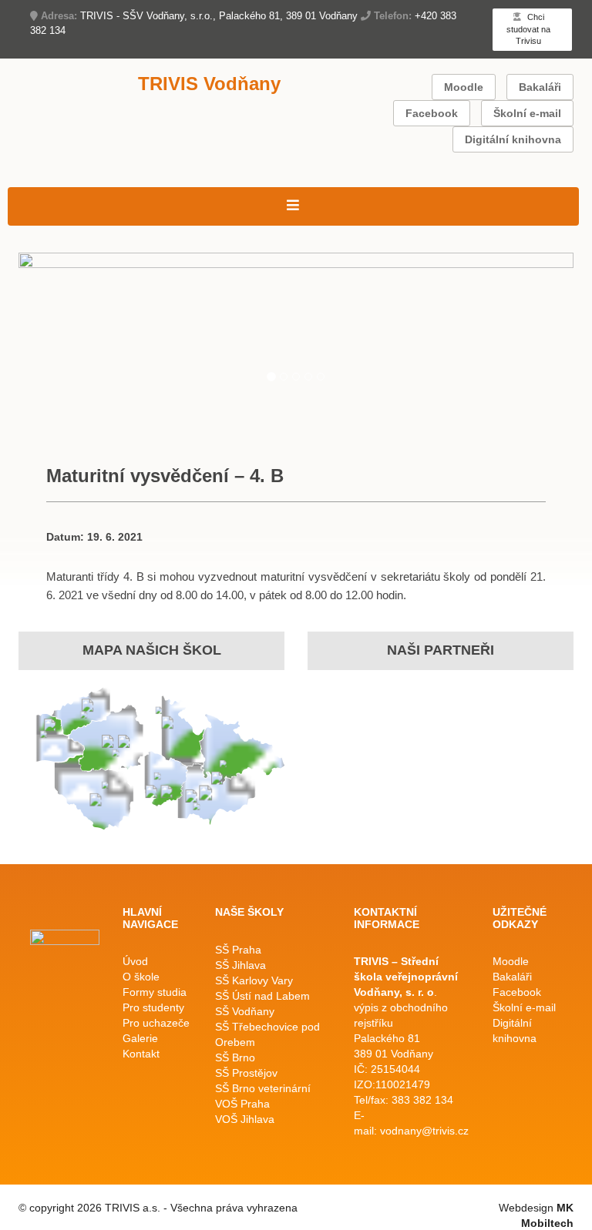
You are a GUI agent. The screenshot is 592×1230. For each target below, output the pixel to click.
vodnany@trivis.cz (424, 1130)
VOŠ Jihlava (244, 1119)
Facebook (431, 113)
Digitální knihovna (513, 139)
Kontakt (141, 1053)
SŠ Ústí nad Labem (262, 996)
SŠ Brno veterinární (263, 1088)
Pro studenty (153, 1007)
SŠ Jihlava (240, 965)
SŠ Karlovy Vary (254, 980)
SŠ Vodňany (244, 1011)
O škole (141, 976)
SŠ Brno (235, 1057)
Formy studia (155, 992)
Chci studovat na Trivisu (528, 28)
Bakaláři (540, 87)
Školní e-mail (527, 113)
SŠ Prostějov (246, 1073)
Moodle (463, 87)
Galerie (140, 1038)
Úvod (135, 961)
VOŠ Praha (242, 1104)
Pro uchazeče (156, 1023)
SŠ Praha (238, 949)
